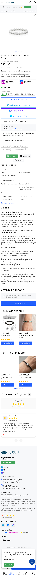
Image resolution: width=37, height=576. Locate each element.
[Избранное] (34, 14)
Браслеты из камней (18, 149)
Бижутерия (17, 11)
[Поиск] (30, 2)
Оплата (20, 160)
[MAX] (13, 525)
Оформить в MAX (20, 111)
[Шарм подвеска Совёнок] (9, 364)
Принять (8, 564)
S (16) (4, 94)
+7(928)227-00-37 (9, 458)
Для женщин (6, 146)
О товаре (13, 156)
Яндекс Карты (8, 434)
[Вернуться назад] (2, 14)
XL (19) (23, 94)
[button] (15, 388)
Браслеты (24, 146)
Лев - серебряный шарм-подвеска (25, 378)
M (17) (10, 94)
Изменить (18, 129)
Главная (3, 11)
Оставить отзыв (18, 303)
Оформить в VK (20, 116)
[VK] (8, 525)
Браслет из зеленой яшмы (26, 336)
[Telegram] (3, 525)
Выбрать (9, 343)
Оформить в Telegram (20, 105)
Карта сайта (27, 547)
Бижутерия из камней (29, 11)
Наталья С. (12, 416)
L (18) (17, 94)
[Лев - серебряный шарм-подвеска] (27, 364)
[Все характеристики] (8, 203)
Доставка (26, 156)
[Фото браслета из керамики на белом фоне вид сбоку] (18, 31)
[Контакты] (35, 2)
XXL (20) (31, 94)
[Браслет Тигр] (9, 322)
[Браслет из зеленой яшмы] (27, 322)
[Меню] (2, 2)
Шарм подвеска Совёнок (6, 378)
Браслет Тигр (5, 335)
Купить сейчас (20, 100)
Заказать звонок (7, 463)
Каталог (10, 11)
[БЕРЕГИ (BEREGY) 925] (9, 2)
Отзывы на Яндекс (14, 394)
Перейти (27, 7)
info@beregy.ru (8, 476)
